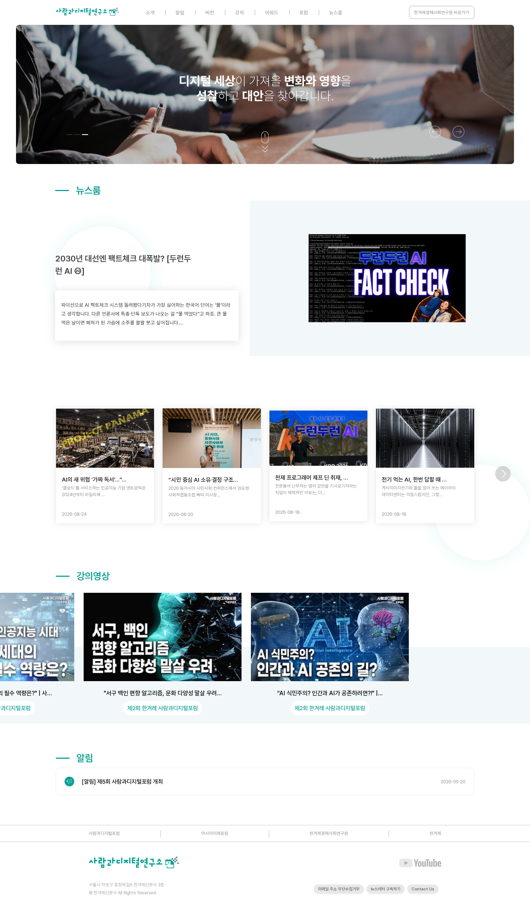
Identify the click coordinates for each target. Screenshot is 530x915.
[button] (70, 134)
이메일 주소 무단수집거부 (339, 889)
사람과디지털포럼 (104, 833)
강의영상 (93, 576)
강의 (239, 12)
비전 (209, 12)
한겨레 (435, 833)
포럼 (303, 12)
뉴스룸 (335, 12)
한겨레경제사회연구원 (328, 833)
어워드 (271, 12)
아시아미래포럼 (214, 833)
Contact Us (423, 889)
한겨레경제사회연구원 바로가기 (441, 12)
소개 (150, 12)
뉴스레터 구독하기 (386, 889)
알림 (180, 12)
